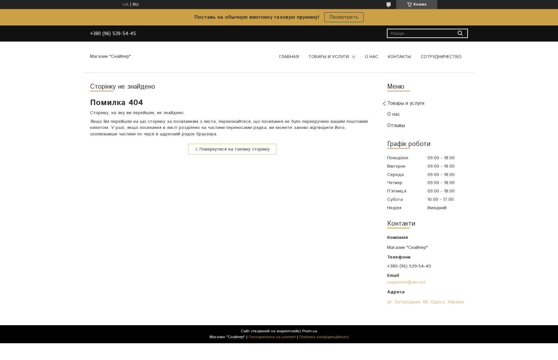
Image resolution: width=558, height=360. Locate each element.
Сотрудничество (441, 57)
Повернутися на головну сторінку (235, 149)
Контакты (399, 57)
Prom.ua (309, 331)
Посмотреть (343, 17)
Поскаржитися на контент (272, 337)
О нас (371, 57)
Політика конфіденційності (324, 337)
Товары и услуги (328, 57)
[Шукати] (460, 33)
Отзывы (396, 125)
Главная (289, 57)
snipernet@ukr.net (406, 282)
